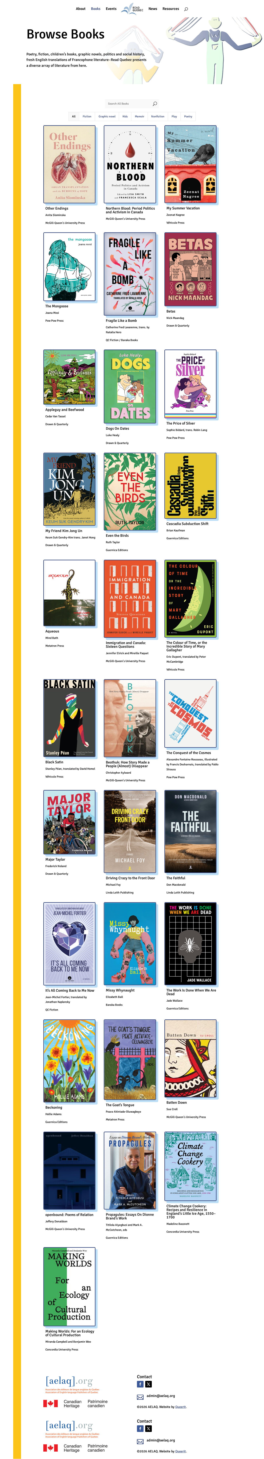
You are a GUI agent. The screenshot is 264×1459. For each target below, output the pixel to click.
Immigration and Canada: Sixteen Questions (126, 645)
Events (111, 9)
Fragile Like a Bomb (121, 320)
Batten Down (176, 1102)
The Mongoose (56, 306)
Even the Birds (117, 535)
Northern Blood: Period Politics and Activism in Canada (130, 210)
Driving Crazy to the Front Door (130, 878)
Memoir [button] (139, 116)
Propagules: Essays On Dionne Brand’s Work (130, 1216)
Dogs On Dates (117, 428)
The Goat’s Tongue (120, 1105)
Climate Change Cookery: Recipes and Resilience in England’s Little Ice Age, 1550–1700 (191, 1211)
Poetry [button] (188, 116)
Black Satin (54, 762)
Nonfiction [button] (157, 116)
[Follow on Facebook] (140, 1384)
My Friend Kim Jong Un (63, 530)
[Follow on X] (148, 1384)
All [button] (73, 116)
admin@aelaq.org (161, 1395)
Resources (171, 9)
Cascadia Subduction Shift (187, 523)
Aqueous (52, 631)
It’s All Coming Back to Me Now (69, 990)
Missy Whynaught (120, 990)
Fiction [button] (87, 116)
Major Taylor (55, 859)
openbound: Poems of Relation (69, 1214)
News (152, 9)
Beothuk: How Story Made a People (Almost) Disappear (128, 764)
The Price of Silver (180, 423)
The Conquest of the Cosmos (188, 752)
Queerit (180, 1407)
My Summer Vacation (183, 208)
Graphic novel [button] (107, 116)
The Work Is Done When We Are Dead (191, 992)
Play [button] (174, 116)
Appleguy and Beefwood (64, 409)
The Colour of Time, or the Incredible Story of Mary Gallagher (186, 646)
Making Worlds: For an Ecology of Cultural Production (69, 1333)
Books (95, 9)
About (81, 9)
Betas (170, 311)
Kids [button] (125, 116)
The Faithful (175, 878)
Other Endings (56, 208)
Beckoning (53, 1107)
